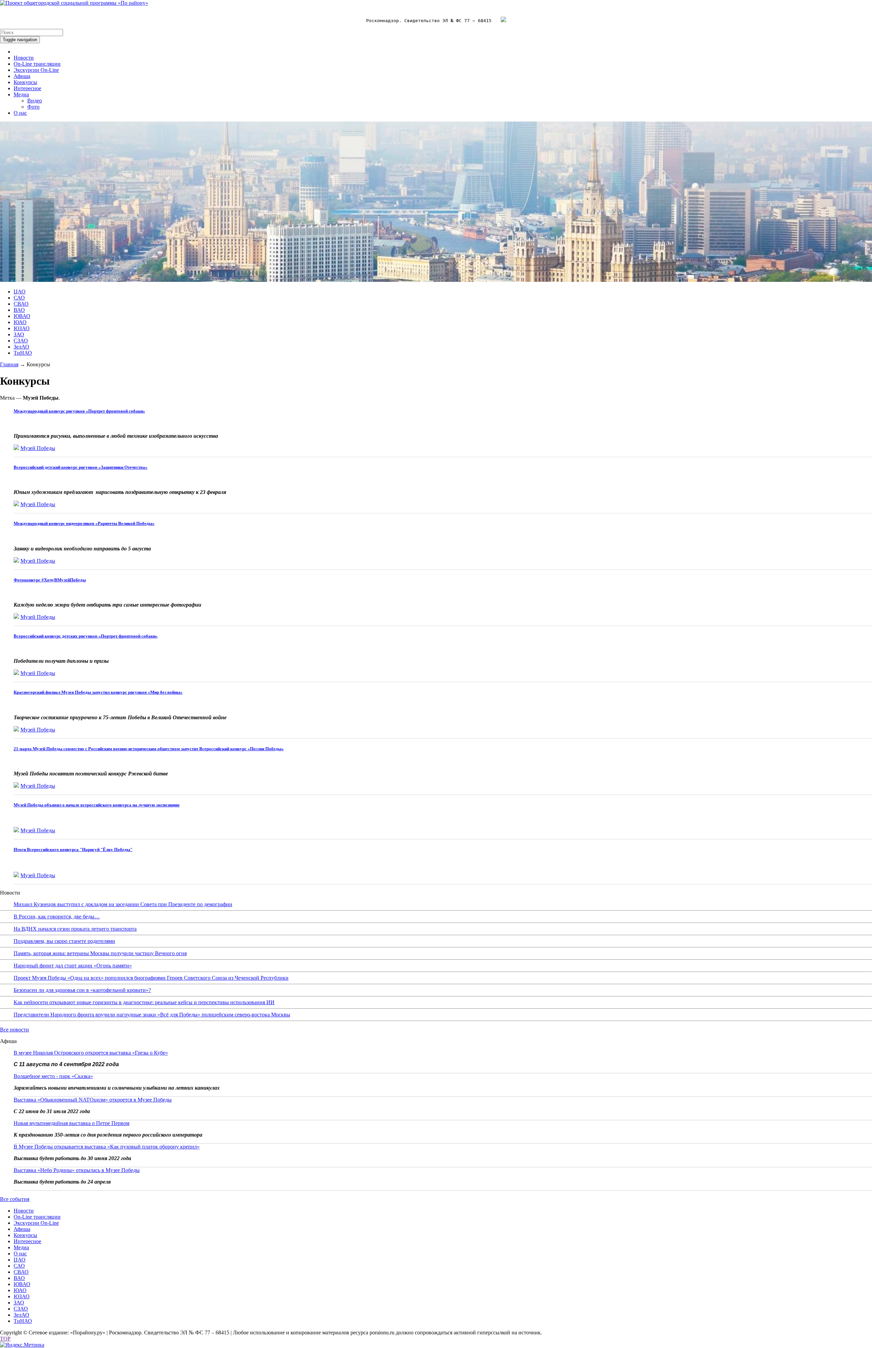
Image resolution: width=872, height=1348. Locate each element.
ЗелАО (21, 347)
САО (19, 298)
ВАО (19, 310)
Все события (14, 1199)
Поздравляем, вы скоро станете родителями (64, 941)
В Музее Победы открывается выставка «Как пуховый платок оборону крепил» (107, 1147)
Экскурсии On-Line (36, 70)
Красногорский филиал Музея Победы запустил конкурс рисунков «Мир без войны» (98, 692)
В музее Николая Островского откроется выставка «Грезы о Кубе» (91, 1053)
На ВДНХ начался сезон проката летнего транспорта (75, 929)
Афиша (22, 76)
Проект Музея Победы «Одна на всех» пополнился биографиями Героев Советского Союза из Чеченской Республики (151, 978)
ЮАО (20, 322)
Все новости (14, 1029)
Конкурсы (25, 82)
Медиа (21, 94)
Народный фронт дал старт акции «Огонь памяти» (73, 965)
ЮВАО (22, 316)
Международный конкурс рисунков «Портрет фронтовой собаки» (79, 411)
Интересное (27, 88)
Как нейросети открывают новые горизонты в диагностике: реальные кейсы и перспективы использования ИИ (144, 1002)
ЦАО (20, 291)
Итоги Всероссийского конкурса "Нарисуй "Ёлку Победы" (73, 849)
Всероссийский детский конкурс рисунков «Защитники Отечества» (80, 467)
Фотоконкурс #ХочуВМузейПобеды (50, 579)
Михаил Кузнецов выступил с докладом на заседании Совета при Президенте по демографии (123, 904)
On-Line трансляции (37, 64)
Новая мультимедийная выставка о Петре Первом (71, 1123)
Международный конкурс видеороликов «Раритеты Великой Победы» (84, 523)
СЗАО (21, 340)
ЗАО (19, 334)
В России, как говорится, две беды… (57, 916)
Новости (24, 58)
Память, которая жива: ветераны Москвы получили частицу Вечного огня (100, 953)
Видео (34, 100)
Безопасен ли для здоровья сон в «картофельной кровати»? (82, 990)
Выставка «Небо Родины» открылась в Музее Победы (77, 1170)
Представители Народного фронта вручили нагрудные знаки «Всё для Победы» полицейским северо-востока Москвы (152, 1014)
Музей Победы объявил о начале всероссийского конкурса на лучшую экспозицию (97, 804)
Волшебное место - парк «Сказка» (53, 1076)
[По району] (74, 3)
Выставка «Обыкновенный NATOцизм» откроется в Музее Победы (93, 1100)
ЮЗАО (22, 328)
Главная (9, 364)
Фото (33, 107)
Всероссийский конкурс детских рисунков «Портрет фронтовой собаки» (86, 636)
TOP (5, 1339)
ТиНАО (23, 353)
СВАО (21, 304)
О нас (20, 113)
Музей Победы (37, 448)
